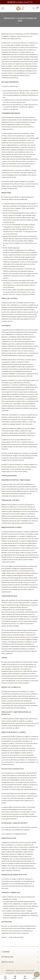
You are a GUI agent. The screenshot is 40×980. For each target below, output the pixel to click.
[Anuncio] (21, 2)
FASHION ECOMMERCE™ (25, 973)
